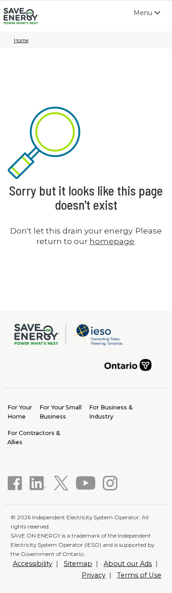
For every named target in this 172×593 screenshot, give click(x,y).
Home (21, 40)
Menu (149, 15)
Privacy (93, 575)
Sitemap (78, 564)
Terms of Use (139, 575)
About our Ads (128, 564)
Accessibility (32, 564)
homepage (111, 241)
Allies (33, 438)
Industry (111, 412)
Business (60, 412)
